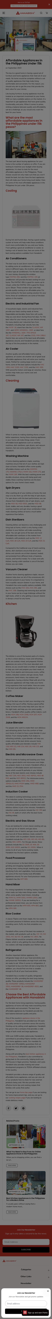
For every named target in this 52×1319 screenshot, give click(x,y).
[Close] (48, 1291)
